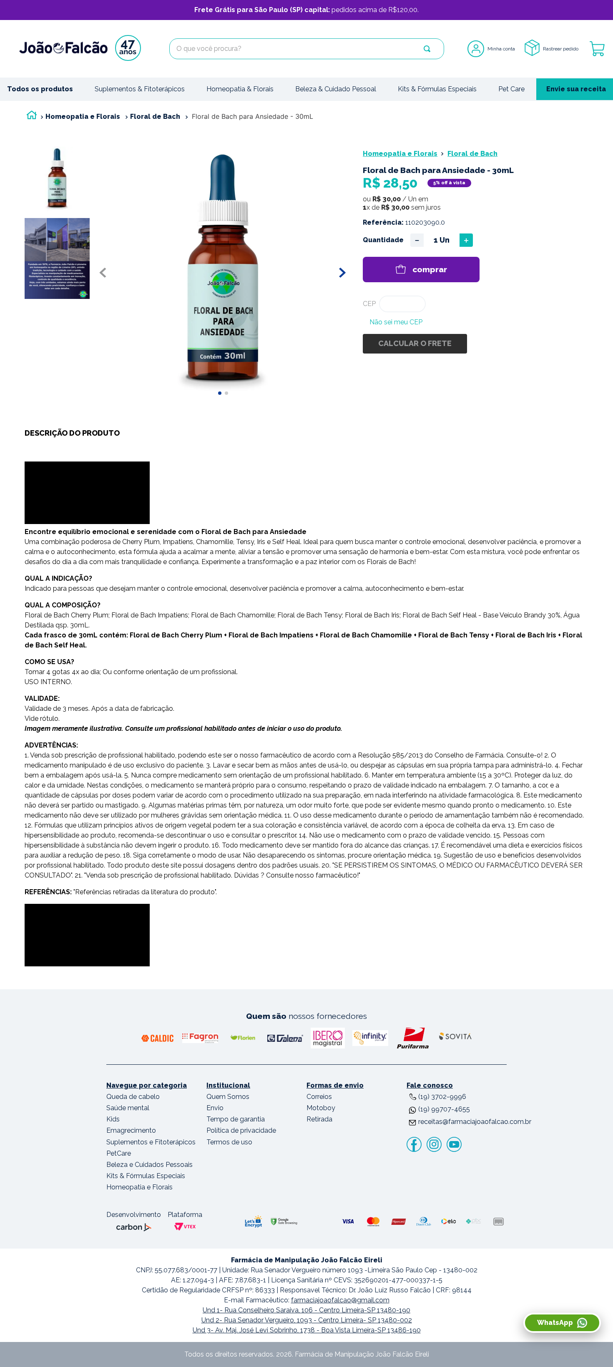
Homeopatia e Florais (82, 116)
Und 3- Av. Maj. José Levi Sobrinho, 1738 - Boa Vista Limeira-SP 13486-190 (307, 1330)
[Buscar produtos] (427, 49)
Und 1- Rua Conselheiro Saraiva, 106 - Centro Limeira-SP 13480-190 (306, 1310)
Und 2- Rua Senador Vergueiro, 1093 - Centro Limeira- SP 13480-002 (306, 1320)
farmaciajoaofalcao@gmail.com (340, 1300)
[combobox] (306, 48)
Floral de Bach (155, 116)
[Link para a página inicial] (32, 117)
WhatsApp (555, 1323)
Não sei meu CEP (395, 322)
